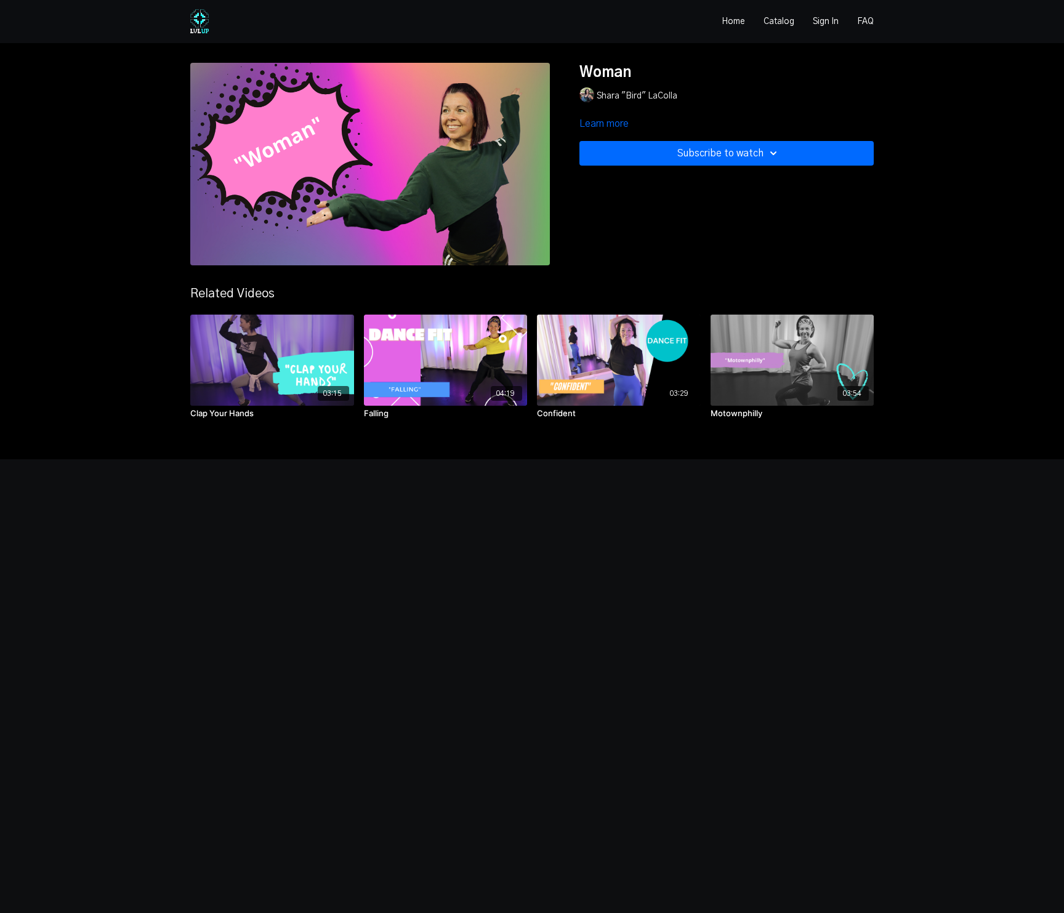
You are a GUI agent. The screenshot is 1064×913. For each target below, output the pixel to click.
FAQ (865, 21)
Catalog (779, 21)
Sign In (826, 21)
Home (733, 21)
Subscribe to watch (720, 153)
